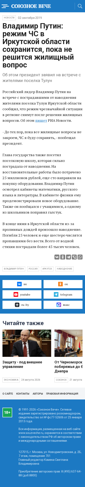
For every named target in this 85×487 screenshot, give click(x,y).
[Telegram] (68, 257)
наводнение (64, 269)
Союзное (61, 380)
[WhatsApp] (80, 257)
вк (25, 284)
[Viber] (74, 257)
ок (66, 284)
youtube (25, 294)
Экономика (11, 380)
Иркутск (47, 269)
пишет (41, 120)
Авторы (38, 393)
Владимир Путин (14, 269)
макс (66, 305)
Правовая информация (62, 393)
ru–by (25, 305)
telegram (66, 294)
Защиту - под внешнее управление (22, 364)
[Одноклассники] (62, 257)
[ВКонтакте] (56, 257)
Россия (33, 269)
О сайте (7, 393)
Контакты (22, 393)
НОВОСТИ (9, 18)
